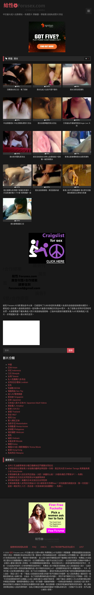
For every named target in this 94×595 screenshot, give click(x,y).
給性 (11, 553)
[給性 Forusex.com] (47, 7)
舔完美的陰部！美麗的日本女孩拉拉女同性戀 (27, 480)
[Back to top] (86, 587)
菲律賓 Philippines (16, 429)
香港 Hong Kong (15, 450)
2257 (81, 547)
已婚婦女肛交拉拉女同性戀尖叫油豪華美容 (26, 477)
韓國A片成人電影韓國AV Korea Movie (24, 447)
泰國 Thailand (14, 412)
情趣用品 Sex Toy (15, 391)
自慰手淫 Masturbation (17, 423)
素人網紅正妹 (14, 421)
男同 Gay (12, 418)
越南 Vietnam (13, 438)
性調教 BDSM (14, 388)
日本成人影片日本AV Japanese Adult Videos (27, 403)
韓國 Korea (13, 444)
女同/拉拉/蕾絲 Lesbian (18, 382)
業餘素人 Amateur (16, 406)
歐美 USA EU (14, 409)
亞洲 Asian (12, 368)
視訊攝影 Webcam (16, 432)
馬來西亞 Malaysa (16, 453)
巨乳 (10, 385)
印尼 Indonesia (14, 370)
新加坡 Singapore (15, 397)
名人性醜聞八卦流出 (16, 379)
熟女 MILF (12, 415)
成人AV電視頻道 (15, 394)
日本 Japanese (14, 400)
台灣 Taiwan (13, 376)
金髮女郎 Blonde (15, 441)
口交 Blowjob (13, 373)
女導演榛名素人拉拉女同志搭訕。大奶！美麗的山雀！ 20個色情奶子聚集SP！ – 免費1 (45, 474)
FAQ (34, 547)
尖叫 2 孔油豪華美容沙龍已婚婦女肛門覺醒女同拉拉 (30, 466)
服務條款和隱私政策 (19, 547)
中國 (10, 365)
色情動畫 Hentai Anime (18, 426)
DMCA (44, 547)
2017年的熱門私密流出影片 (63, 547)
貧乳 (10, 435)
